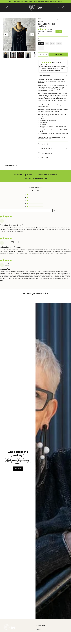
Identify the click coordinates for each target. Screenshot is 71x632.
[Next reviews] (67, 66)
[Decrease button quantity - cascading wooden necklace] (40, 54)
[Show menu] (3, 7)
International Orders (47, 153)
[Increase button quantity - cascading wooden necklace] (46, 54)
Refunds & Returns (46, 157)
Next (32, 34)
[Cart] (67, 7)
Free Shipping (45, 144)
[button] (42, 29)
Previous (6, 34)
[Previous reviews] (39, 66)
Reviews (38, 629)
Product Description (44, 75)
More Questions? (11, 165)
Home (39, 18)
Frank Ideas (8, 462)
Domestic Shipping (46, 148)
